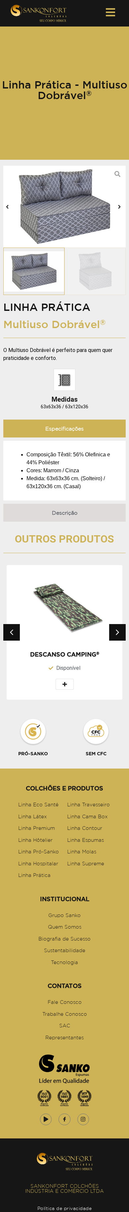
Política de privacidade (64, 1208)
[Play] (46, 1119)
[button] (7, 207)
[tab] (64, 428)
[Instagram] (83, 1119)
